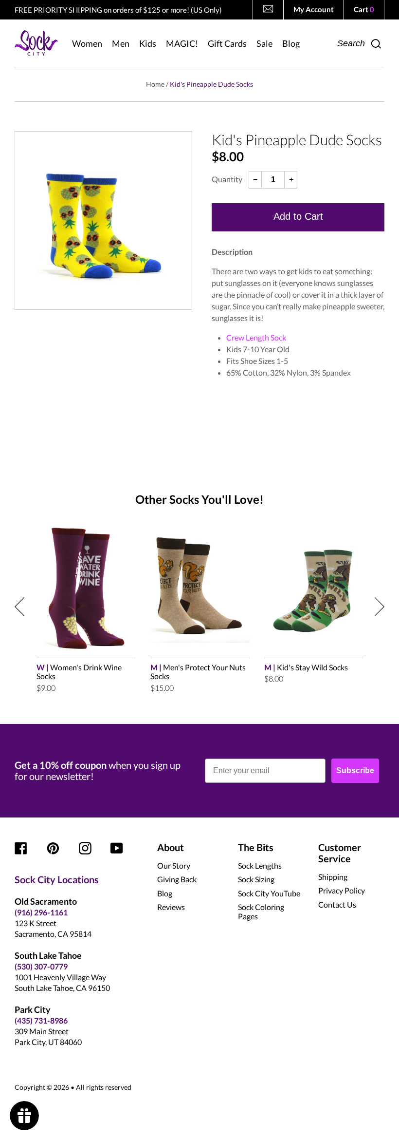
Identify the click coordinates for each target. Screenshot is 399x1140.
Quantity (227, 179)
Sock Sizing (256, 879)
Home (155, 84)
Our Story (173, 865)
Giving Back (177, 879)
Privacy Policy (341, 890)
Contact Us (337, 904)
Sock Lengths (260, 865)
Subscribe (355, 770)
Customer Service (339, 852)
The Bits (255, 847)
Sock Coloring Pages (261, 911)
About (170, 847)
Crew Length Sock (256, 337)
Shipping (332, 876)
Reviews (171, 907)
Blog (164, 893)
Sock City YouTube (269, 893)
